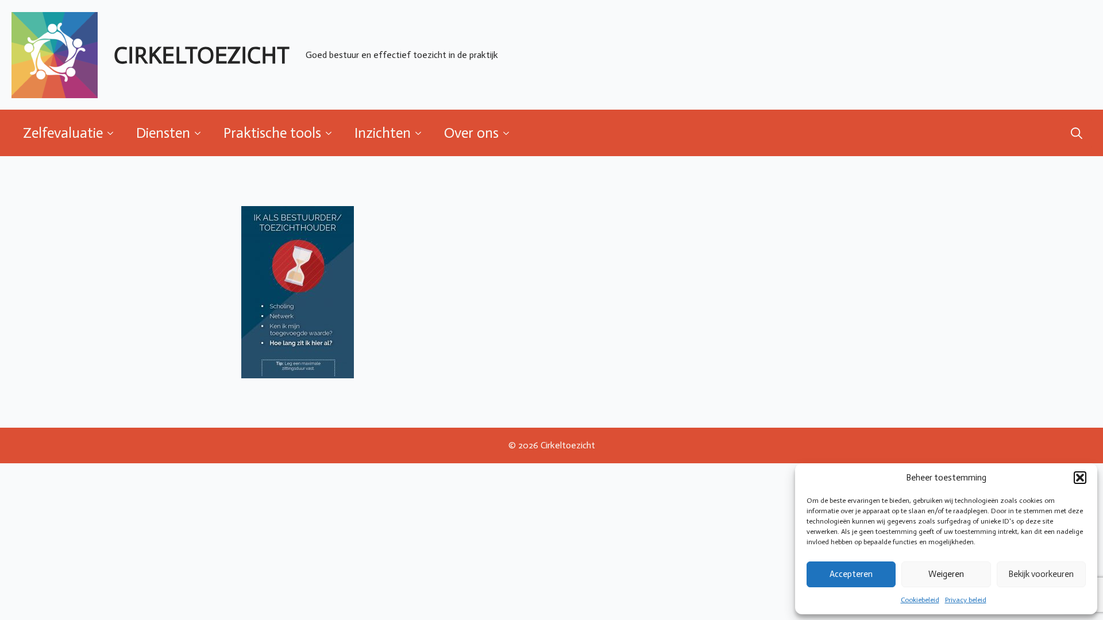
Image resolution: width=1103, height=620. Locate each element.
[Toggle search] (1077, 133)
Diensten (163, 133)
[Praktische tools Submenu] (332, 133)
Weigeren (946, 574)
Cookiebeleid (920, 600)
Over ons (471, 133)
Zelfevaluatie (63, 133)
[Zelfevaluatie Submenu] (114, 133)
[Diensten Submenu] (201, 133)
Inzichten (382, 133)
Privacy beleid (965, 600)
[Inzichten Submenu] (422, 133)
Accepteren (851, 574)
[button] (1080, 477)
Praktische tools (272, 133)
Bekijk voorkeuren (1041, 574)
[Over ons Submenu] (509, 133)
